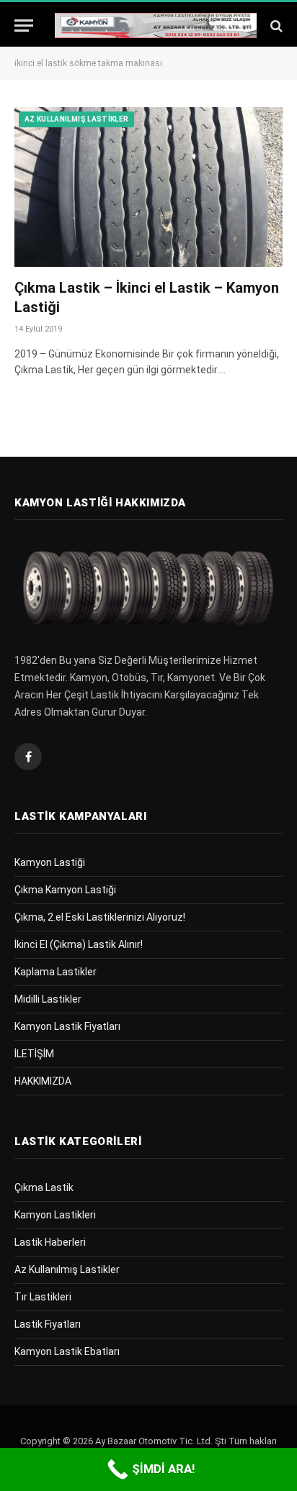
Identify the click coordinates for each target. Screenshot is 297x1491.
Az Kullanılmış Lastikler (76, 119)
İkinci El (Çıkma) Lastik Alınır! (78, 944)
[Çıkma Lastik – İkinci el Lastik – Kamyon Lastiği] (148, 186)
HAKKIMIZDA (42, 1081)
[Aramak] (275, 25)
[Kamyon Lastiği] (156, 25)
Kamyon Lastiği (49, 862)
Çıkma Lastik (44, 1187)
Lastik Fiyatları (47, 1324)
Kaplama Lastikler (55, 971)
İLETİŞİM (34, 1053)
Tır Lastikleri (42, 1297)
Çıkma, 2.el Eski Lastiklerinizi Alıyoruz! (99, 917)
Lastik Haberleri (50, 1242)
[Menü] (23, 25)
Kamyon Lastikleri (55, 1215)
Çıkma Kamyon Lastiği (65, 889)
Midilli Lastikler (47, 999)
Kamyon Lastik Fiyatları (67, 1026)
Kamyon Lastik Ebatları (67, 1351)
